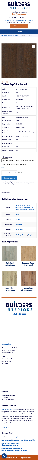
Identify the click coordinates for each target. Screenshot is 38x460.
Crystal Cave (19, 207)
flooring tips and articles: (19, 437)
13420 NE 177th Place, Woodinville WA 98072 (19, 20)
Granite (26, 207)
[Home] (2, 35)
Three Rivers (23, 209)
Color (3, 157)
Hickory (17, 219)
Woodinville (6, 344)
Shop (5, 35)
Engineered (18, 224)
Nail (26, 235)
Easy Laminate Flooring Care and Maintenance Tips (18, 440)
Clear (3, 167)
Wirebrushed (19, 229)
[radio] (5, 160)
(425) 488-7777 (19, 14)
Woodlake (31, 209)
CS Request (5, 427)
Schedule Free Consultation (19, 26)
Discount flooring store (9, 409)
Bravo (23, 205)
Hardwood (11, 35)
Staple (30, 235)
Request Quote (10, 178)
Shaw (16, 35)
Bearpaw (18, 205)
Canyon (28, 205)
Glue (22, 235)
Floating (18, 235)
